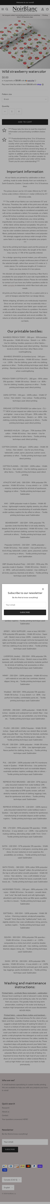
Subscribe (25, 612)
